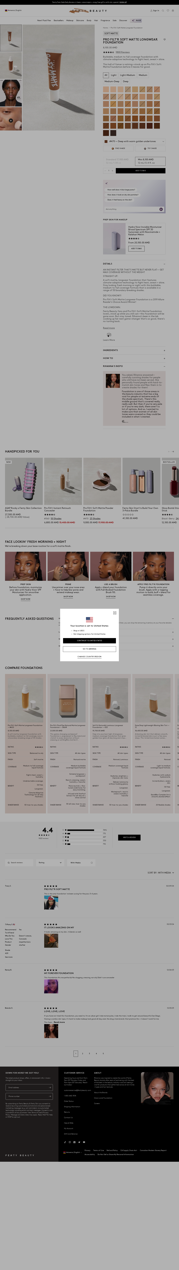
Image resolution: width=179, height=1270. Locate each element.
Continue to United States (89, 640)
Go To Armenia (89, 649)
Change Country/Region (89, 656)
